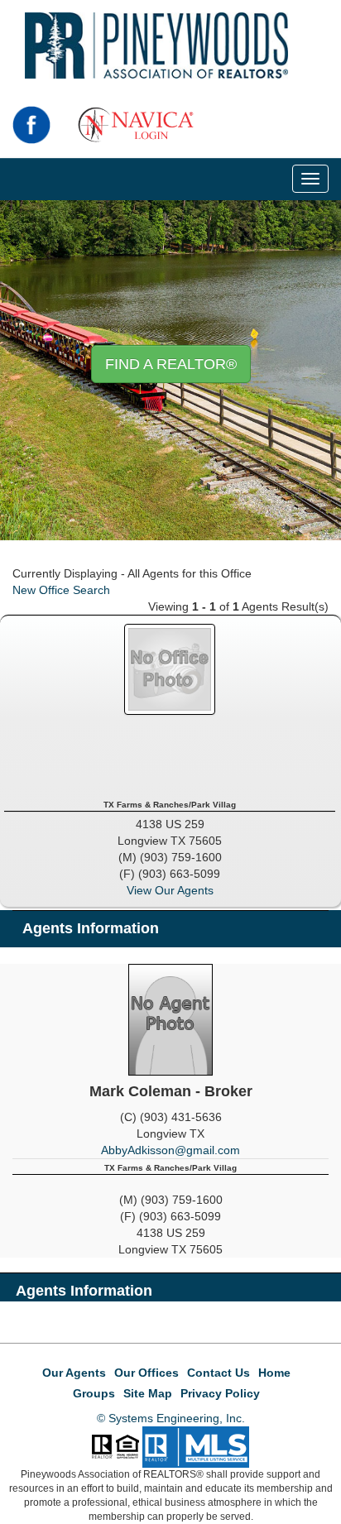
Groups (94, 1393)
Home (274, 1372)
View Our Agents (170, 890)
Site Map (147, 1393)
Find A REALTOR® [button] (171, 364)
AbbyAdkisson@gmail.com (170, 1150)
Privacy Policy (220, 1393)
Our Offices (146, 1372)
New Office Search (61, 590)
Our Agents (74, 1372)
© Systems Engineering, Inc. (171, 1418)
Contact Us (218, 1372)
